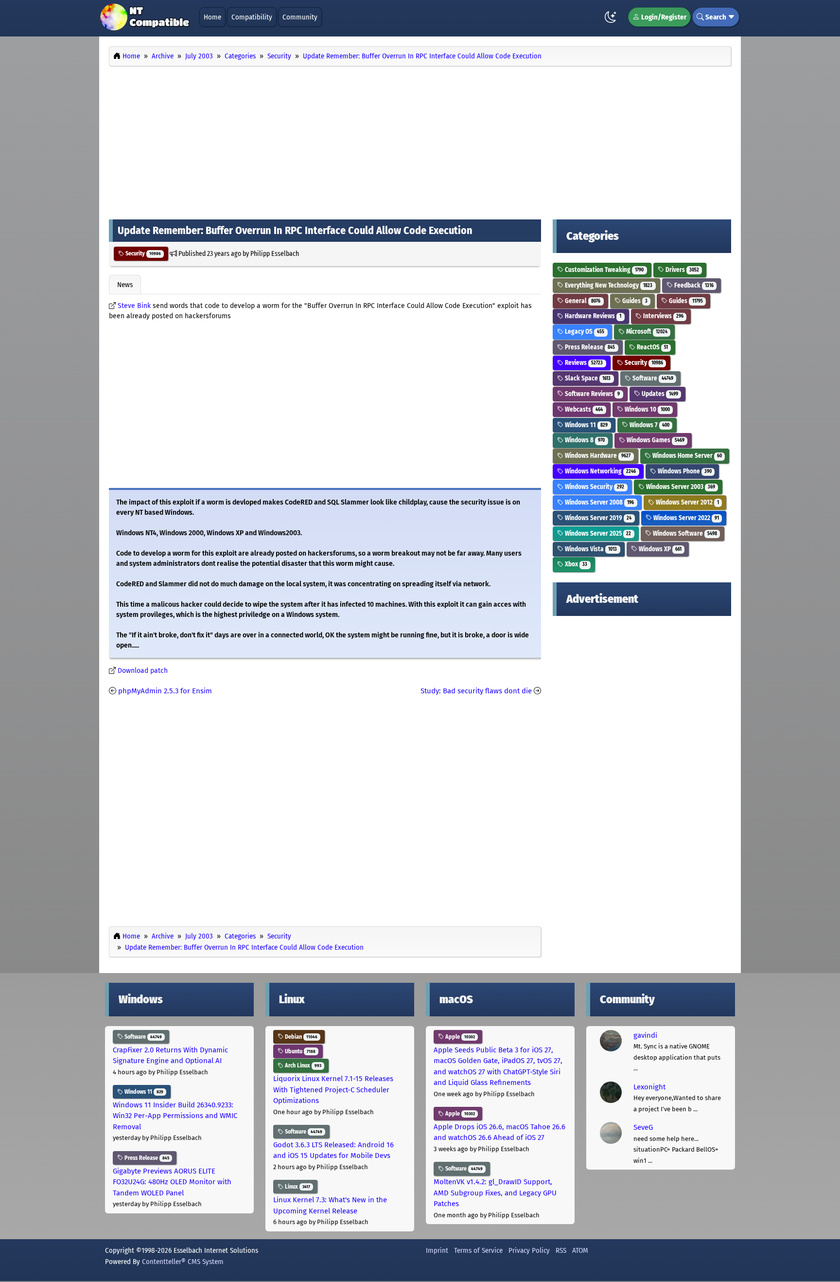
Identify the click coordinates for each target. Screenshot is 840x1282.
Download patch (143, 671)
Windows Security (593, 486)
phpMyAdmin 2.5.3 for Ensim (165, 690)
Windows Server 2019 (597, 518)
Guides (634, 301)
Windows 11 (585, 425)
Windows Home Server (686, 455)
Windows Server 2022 (685, 518)
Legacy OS (583, 331)
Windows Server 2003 (680, 486)
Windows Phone (684, 471)
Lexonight (649, 1087)
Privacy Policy (529, 1250)
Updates (659, 393)
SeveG (643, 1127)
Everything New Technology (607, 285)
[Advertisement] (420, 140)
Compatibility (251, 17)
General (581, 301)
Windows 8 (584, 440)
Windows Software (684, 533)
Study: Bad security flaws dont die (476, 690)
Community (299, 17)
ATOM (580, 1250)
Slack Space (587, 378)
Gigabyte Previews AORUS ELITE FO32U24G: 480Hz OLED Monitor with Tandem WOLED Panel (172, 1182)
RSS (561, 1250)
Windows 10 (646, 409)
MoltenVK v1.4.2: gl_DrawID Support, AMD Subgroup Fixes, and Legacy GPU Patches (495, 1192)
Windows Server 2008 (598, 502)
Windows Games (654, 440)
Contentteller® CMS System (183, 1261)
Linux (296, 1186)
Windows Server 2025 (597, 533)
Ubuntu (299, 1051)
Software (652, 378)
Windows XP (659, 549)
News (125, 284)
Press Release (589, 347)
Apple (459, 1036)
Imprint (437, 1250)
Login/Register (663, 17)
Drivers (681, 269)
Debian (300, 1036)
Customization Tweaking (603, 269)
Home (212, 17)
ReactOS (651, 347)
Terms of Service (478, 1250)
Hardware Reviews (592, 316)
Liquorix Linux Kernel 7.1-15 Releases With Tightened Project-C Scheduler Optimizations (333, 1089)
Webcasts (583, 409)
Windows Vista (590, 549)
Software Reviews (591, 393)
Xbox (575, 564)
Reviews (583, 362)
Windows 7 (648, 425)
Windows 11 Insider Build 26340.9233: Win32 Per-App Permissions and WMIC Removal (175, 1116)
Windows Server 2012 (686, 502)
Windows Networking (599, 471)
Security (142, 253)
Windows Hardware (596, 455)
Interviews (662, 316)
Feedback (693, 285)
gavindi (645, 1035)
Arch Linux (302, 1065)
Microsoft (646, 331)
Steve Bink (134, 306)
